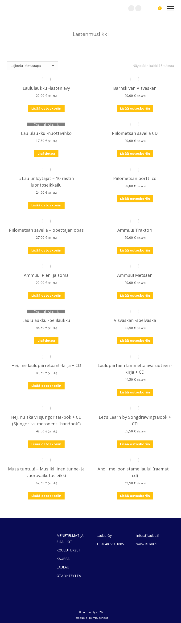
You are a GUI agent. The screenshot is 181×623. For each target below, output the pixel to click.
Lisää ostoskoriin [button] (46, 108)
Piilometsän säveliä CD (135, 133)
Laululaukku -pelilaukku (46, 320)
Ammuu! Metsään (134, 275)
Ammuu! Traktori (134, 230)
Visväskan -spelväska (135, 320)
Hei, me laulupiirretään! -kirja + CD (46, 365)
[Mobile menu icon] (170, 8)
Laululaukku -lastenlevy (46, 88)
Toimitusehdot (98, 618)
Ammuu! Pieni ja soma (46, 275)
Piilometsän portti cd (134, 178)
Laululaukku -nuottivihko (46, 133)
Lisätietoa (46, 153)
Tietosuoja (80, 618)
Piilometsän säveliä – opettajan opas (46, 230)
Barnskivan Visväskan (134, 88)
